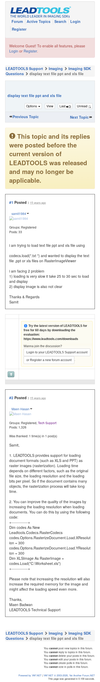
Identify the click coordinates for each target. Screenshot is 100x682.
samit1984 (19, 213)
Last (62, 106)
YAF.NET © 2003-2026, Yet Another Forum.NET (69, 675)
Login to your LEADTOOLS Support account (56, 352)
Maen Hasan (20, 409)
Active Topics (39, 21)
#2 (11, 397)
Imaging (56, 68)
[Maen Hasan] (20, 413)
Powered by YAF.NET (30, 675)
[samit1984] (18, 218)
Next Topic (79, 117)
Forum (18, 21)
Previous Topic (26, 116)
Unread (82, 106)
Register (19, 29)
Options (32, 106)
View (49, 106)
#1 (11, 202)
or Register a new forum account (49, 360)
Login (75, 21)
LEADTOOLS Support (24, 68)
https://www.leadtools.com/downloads (51, 339)
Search (60, 21)
